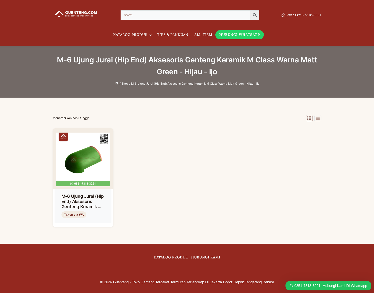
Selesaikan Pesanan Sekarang (82, 221)
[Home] (117, 83)
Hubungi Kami (205, 257)
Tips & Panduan (172, 34)
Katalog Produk (171, 257)
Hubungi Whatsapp (239, 34)
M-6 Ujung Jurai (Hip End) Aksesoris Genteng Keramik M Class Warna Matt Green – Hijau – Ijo (82, 207)
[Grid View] (309, 118)
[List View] (317, 118)
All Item (203, 34)
